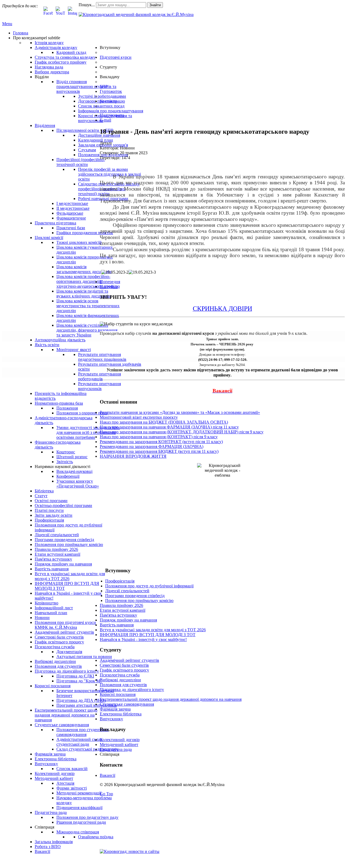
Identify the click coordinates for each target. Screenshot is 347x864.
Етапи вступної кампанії (122, 610)
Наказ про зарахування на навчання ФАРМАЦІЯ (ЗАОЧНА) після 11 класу (169, 427)
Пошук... (87, 4)
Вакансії (107, 775)
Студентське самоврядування (127, 704)
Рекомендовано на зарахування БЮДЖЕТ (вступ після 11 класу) (159, 451)
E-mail (105, 120)
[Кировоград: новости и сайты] (129, 851)
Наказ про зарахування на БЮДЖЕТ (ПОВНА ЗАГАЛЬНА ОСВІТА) (164, 422)
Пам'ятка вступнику (118, 615)
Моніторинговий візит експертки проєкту (139, 417)
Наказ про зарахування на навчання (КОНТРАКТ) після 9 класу (159, 436)
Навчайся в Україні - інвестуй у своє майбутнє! (143, 639)
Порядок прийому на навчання (128, 620)
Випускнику (111, 718)
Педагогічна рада (116, 749)
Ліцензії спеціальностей (127, 590)
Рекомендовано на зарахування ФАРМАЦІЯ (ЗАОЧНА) (151, 446)
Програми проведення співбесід (135, 595)
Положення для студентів (123, 684)
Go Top (106, 793)
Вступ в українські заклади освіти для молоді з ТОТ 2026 (153, 629)
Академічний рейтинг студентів (129, 660)
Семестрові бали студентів (124, 665)
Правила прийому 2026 (121, 605)
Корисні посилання (118, 694)
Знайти (155, 5)
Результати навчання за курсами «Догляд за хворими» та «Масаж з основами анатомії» (180, 412)
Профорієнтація (119, 581)
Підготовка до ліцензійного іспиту (132, 689)
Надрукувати (112, 115)
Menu (7, 23)
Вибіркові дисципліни (120, 680)
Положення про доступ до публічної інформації (149, 586)
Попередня (110, 281)
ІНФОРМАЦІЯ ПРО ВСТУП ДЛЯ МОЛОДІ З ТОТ (147, 634)
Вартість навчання (117, 625)
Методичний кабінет (119, 744)
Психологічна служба (120, 675)
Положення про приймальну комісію (139, 600)
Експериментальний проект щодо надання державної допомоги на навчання (171, 699)
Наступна (109, 286)
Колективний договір (120, 739)
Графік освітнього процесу (124, 670)
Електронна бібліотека (121, 714)
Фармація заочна (115, 709)
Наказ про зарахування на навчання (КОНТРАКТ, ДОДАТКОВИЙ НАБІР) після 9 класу (182, 432)
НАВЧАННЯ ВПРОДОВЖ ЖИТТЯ (133, 456)
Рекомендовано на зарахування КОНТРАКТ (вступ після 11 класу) (161, 441)
